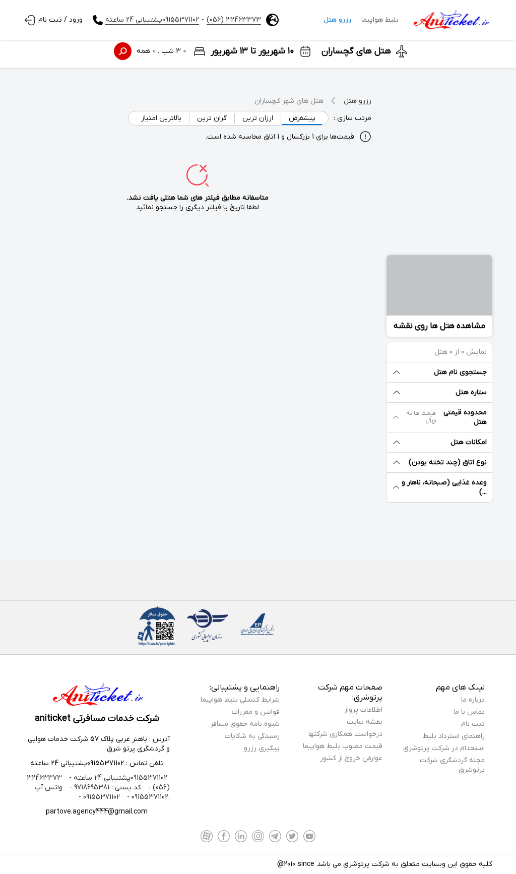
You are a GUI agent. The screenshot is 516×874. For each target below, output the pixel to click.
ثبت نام (473, 724)
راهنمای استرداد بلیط (454, 736)
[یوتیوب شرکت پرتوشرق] (309, 836)
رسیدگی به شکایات (252, 736)
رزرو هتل (337, 20)
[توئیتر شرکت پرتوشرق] (292, 836)
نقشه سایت (364, 722)
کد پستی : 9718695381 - (104, 787)
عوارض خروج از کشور (351, 758)
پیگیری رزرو (262, 748)
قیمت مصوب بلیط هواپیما (342, 746)
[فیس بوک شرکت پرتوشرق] (224, 836)
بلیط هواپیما (380, 20)
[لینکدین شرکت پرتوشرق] (241, 836)
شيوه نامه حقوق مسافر (245, 724)
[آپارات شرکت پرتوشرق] (207, 836)
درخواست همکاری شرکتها (345, 734)
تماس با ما (469, 712)
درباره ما (473, 700)
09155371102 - (99, 797)
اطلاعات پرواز (363, 710)
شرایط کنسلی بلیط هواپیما (240, 700)
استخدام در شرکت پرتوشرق (444, 748)
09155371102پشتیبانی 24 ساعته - (117, 778)
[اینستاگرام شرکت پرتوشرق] (258, 836)
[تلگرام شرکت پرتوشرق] (275, 836)
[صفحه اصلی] (450, 20)
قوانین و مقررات (256, 712)
